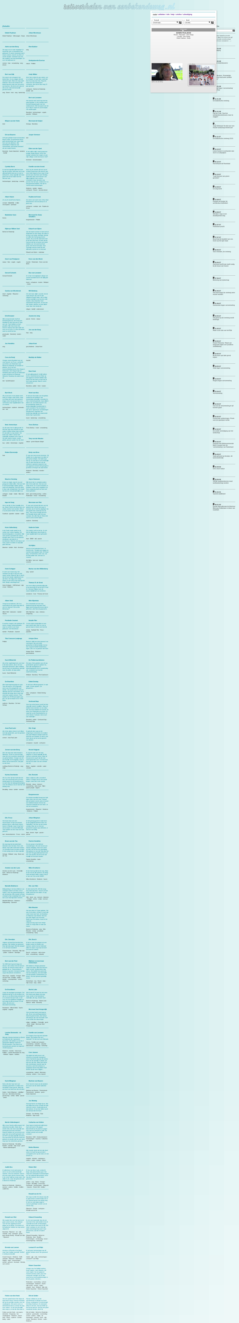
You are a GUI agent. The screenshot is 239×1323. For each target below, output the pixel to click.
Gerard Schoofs (10, 273)
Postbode (11, 631)
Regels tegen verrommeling (222, 381)
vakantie (41, 954)
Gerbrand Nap (34, 701)
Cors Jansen (33, 1052)
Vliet (27, 897)
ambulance (41, 1158)
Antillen (16, 1187)
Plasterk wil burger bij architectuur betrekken (220, 202)
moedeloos (29, 900)
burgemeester (30, 219)
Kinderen (28, 188)
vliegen (28, 309)
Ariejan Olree (33, 638)
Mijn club (21, 494)
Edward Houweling (35, 1217)
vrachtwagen (30, 1283)
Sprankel (14, 902)
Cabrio (28, 1257)
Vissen (4, 613)
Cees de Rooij (10, 357)
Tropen (28, 1183)
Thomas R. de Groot (36, 582)
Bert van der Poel (11, 961)
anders (28, 472)
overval (45, 899)
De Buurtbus (9, 681)
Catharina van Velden (36, 1122)
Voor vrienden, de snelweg (222, 252)
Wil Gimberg (33, 291)
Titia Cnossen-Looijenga (13, 638)
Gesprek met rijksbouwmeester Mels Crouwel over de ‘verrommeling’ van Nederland (223, 445)
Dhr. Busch (32, 939)
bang (36, 932)
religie (28, 1022)
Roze (42, 630)
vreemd (21, 181)
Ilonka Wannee (34, 1147)
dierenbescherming (14, 1094)
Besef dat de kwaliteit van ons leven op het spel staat (223, 240)
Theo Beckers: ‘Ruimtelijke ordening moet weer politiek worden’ (222, 77)
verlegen (5, 494)
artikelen (161, 14)
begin (32, 1024)
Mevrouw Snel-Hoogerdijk (38, 1009)
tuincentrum (29, 1045)
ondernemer (40, 309)
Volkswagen (16, 36)
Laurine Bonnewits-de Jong (16, 1052)
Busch (28, 952)
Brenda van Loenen (12, 1247)
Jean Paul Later (10, 728)
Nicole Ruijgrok (34, 750)
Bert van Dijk (9, 74)
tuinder (35, 188)
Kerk (39, 386)
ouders (28, 1160)
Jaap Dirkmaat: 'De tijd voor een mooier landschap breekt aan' (223, 127)
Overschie (41, 1183)
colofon (179, 14)
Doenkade (29, 1185)
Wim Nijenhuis (34, 601)
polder (34, 386)
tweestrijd (39, 1240)
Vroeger (29, 899)
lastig (4, 1319)
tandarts (22, 151)
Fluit (41, 1113)
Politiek (33, 63)
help (172, 14)
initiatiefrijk (11, 203)
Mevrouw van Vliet (35, 502)
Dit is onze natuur (219, 469)
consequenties (12, 979)
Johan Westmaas (35, 33)
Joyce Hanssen (34, 479)
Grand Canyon (6, 1257)
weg (21, 63)
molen (29, 284)
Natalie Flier (33, 620)
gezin (46, 1022)
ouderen (14, 407)
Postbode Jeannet (11, 620)
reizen (23, 834)
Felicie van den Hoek (12, 1296)
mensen (39, 784)
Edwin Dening (33, 681)
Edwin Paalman (181, 38)
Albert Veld (9, 601)
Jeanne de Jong (34, 316)
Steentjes (17, 952)
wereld (4, 1262)
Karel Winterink (10, 660)
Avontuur (20, 547)
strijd (3, 768)
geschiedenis (30, 346)
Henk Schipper (10, 569)
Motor (28, 766)
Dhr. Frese (8, 818)
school (4, 737)
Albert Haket (9, 197)
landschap (22, 92)
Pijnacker (15, 294)
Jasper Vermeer (34, 135)
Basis (37, 1182)
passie (28, 319)
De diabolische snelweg (221, 101)
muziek (28, 262)
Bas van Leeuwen (35, 273)
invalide (13, 977)
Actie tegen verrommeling (221, 368)
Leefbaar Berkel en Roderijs (10, 766)
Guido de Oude (34, 527)
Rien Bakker (33, 47)
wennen (21, 789)
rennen (4, 63)
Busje (188, 38)
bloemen (5, 547)
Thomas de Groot (42, 594)
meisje (28, 630)
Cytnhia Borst (10, 166)
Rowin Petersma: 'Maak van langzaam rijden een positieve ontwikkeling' (223, 344)
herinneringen (37, 112)
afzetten (34, 1158)
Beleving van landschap (221, 280)
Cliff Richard (16, 585)
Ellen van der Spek (35, 148)
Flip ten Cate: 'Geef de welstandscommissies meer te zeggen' (223, 115)
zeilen (7, 443)
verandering (15, 63)
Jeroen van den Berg (12, 750)
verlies (44, 494)
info (167, 14)
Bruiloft (4, 495)
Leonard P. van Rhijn (36, 1247)
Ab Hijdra (32, 545)
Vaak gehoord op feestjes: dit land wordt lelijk (222, 457)
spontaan (13, 204)
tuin (32, 91)
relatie (15, 494)
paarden (28, 114)
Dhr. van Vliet (33, 886)
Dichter (40, 1319)
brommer (29, 160)
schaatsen (34, 282)
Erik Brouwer (9, 316)
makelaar (41, 252)
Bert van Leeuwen (35, 97)
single (10, 494)
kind (3, 124)
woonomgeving (30, 1240)
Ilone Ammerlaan (11, 425)
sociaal (4, 203)
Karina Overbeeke (11, 775)
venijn (40, 899)
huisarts (29, 1187)
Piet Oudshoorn (43, 675)
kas (3, 443)
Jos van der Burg (35, 330)
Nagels (4, 1260)
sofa (36, 1257)
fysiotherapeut (10, 381)
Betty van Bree (34, 452)
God (34, 594)
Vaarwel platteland (219, 494)
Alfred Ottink (14, 1007)
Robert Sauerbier (35, 1265)
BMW (31, 538)
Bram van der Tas (11, 841)
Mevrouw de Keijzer (36, 121)
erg (35, 897)
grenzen (10, 1262)
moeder (41, 470)
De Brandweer (10, 989)
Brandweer (5, 1007)
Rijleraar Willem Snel (12, 229)
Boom (8, 92)
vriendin (39, 766)
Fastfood (5, 513)
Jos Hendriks (9, 343)
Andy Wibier (33, 74)
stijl (35, 538)
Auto (15, 547)
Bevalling (5, 789)
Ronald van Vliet (10, 1217)
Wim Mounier (33, 907)
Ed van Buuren (10, 135)
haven (45, 879)
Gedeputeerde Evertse (37, 60)
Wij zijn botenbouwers (220, 63)
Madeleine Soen (10, 215)
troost (35, 495)
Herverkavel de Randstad (221, 163)
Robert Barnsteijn (11, 452)
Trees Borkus (33, 425)
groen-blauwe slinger (37, 441)
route (155, 14)
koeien (40, 282)
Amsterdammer (10, 834)
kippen (40, 188)
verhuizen (29, 89)
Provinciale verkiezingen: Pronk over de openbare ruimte (223, 419)
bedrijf (28, 91)
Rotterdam (35, 262)
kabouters (13, 612)
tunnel (31, 572)
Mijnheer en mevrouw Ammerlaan (36, 962)
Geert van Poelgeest (12, 259)
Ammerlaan (14, 443)
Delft (34, 1137)
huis (9, 63)
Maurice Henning (11, 479)
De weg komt (217, 189)
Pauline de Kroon (35, 197)
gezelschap (5, 1095)
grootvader (5, 334)
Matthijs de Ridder (35, 357)
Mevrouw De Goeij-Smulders (35, 216)
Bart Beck (8, 393)
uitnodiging (187, 14)
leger (36, 832)
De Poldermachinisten (36, 660)
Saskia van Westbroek (13, 291)
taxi (27, 137)
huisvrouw (18, 1051)
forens (4, 218)
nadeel (37, 1072)
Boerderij (28, 112)
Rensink (28, 784)
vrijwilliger (34, 1022)
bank (38, 859)
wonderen (29, 594)
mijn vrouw (38, 786)
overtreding (37, 1282)
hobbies (17, 1054)
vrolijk (17, 203)
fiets (9, 262)
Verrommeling (217, 393)
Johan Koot (33, 343)
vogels (44, 112)
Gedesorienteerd (42, 1137)
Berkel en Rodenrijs (39, 89)
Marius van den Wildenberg (38, 569)
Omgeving (29, 613)
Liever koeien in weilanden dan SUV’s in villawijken (223, 152)
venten (20, 979)
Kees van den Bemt (36, 259)
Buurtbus (11, 703)
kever (46, 1239)
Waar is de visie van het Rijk (222, 330)
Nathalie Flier (35, 630)
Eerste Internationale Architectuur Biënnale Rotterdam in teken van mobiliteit (224, 508)
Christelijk (20, 871)
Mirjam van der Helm (12, 121)
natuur (28, 63)
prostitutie (40, 931)
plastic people (30, 787)
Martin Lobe (33, 989)
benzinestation (37, 160)
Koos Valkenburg (11, 527)
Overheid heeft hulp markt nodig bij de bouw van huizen (224, 265)
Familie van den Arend (36, 166)
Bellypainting (6, 902)
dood (3, 294)
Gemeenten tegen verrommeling (224, 305)
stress (35, 899)
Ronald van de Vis (35, 1194)
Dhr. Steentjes (10, 939)
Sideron (28, 1002)
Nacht (21, 1007)
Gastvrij (38, 1138)
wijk (20, 1232)
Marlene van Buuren (36, 1081)
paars (5, 1097)
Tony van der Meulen (36, 438)
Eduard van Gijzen (35, 229)
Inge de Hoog (9, 502)
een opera (19, 1312)
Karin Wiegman (10, 1081)
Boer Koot (32, 371)
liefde (33, 1002)
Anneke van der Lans (12, 868)
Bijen (43, 786)
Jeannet (17, 631)
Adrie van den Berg (157, 82)
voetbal (35, 206)
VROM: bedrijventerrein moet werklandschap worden (223, 482)
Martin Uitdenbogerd (12, 1122)
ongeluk (9, 294)
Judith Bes (9, 1167)
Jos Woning (33, 1101)
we (17, 1232)
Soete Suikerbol (14, 151)
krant (37, 427)
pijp (32, 1257)
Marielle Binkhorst (11, 886)
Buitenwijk (19, 1258)
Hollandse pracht (218, 226)
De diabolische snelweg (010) (223, 138)
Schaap (28, 124)
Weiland (34, 114)
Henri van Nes (34, 393)
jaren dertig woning (35, 494)
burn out (35, 560)
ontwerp (42, 612)
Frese (18, 834)
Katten (4, 1092)
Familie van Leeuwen (36, 1032)
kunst (28, 282)
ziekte (39, 982)
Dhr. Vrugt (32, 728)
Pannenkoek (43, 1090)
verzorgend (5, 204)
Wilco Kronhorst (34, 868)
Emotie (35, 1208)
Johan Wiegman (34, 818)
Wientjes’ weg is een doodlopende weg (220, 215)
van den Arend (43, 190)
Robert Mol (32, 1167)
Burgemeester (34, 794)
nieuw (11, 789)
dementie (21, 407)
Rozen (35, 190)
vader (4, 336)
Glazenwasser (6, 950)
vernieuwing (39, 1239)
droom (4, 65)
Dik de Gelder (33, 1296)
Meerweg (42, 1072)
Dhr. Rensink (33, 775)
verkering (5, 295)
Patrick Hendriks (35, 841)
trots (12, 92)
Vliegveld (45, 1185)
